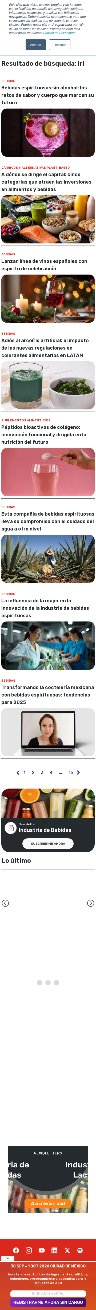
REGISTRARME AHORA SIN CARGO (48, 1302)
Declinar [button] (60, 44)
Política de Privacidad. (59, 32)
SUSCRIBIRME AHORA (48, 843)
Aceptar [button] (35, 44)
